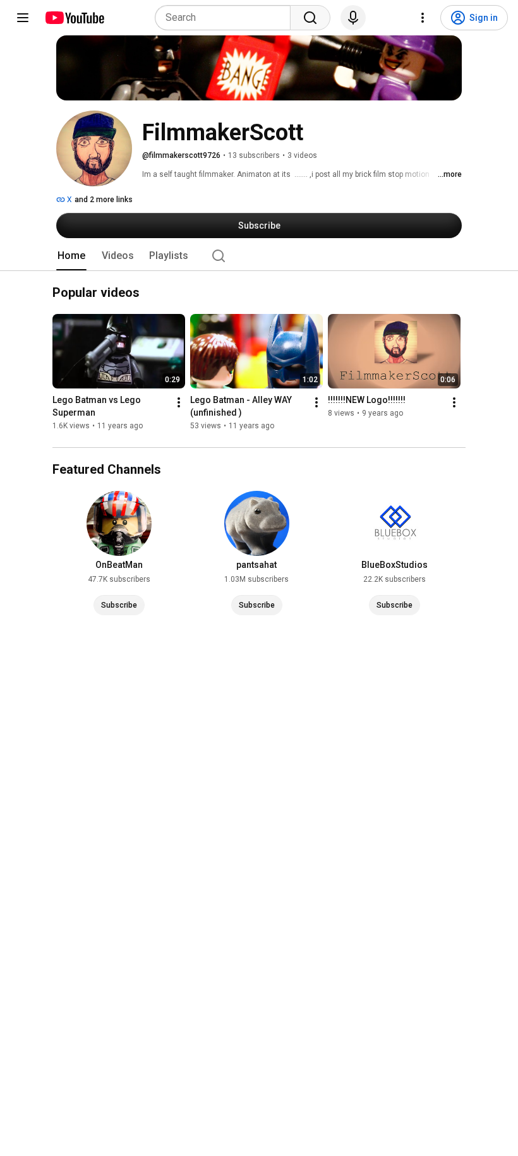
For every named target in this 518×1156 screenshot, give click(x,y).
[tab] (71, 256)
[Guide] (22, 17)
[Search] (310, 17)
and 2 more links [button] (104, 199)
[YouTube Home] (74, 17)
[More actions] (178, 403)
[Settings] (422, 17)
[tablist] (259, 256)
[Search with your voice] (353, 17)
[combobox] (226, 17)
